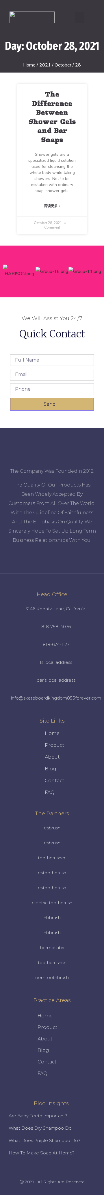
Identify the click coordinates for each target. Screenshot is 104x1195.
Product (54, 745)
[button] (80, 17)
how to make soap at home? (42, 1153)
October (63, 65)
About (52, 757)
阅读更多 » (52, 206)
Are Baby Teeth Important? (38, 1115)
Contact (54, 780)
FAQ (50, 792)
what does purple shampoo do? (44, 1140)
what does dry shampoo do (40, 1128)
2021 (45, 65)
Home (29, 65)
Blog (50, 769)
